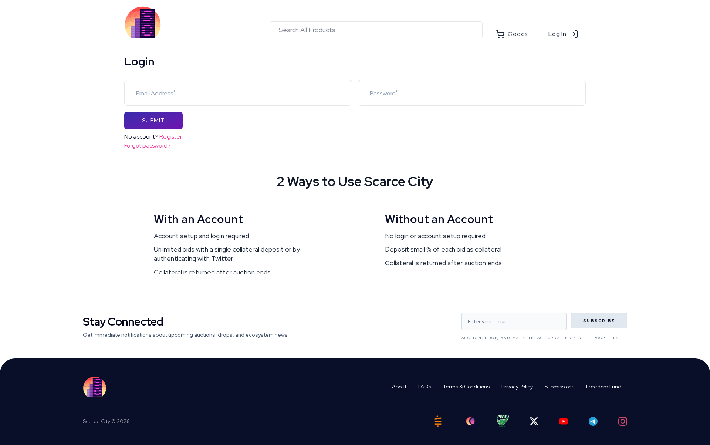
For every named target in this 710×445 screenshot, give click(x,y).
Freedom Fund (603, 386)
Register (170, 137)
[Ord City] (470, 421)
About (399, 386)
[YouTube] (563, 421)
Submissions (559, 386)
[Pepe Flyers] (503, 421)
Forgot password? (147, 145)
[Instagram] (622, 421)
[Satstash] (438, 421)
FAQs (424, 386)
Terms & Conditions (466, 386)
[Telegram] (593, 421)
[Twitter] (534, 421)
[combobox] (376, 29)
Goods (518, 34)
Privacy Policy (517, 386)
